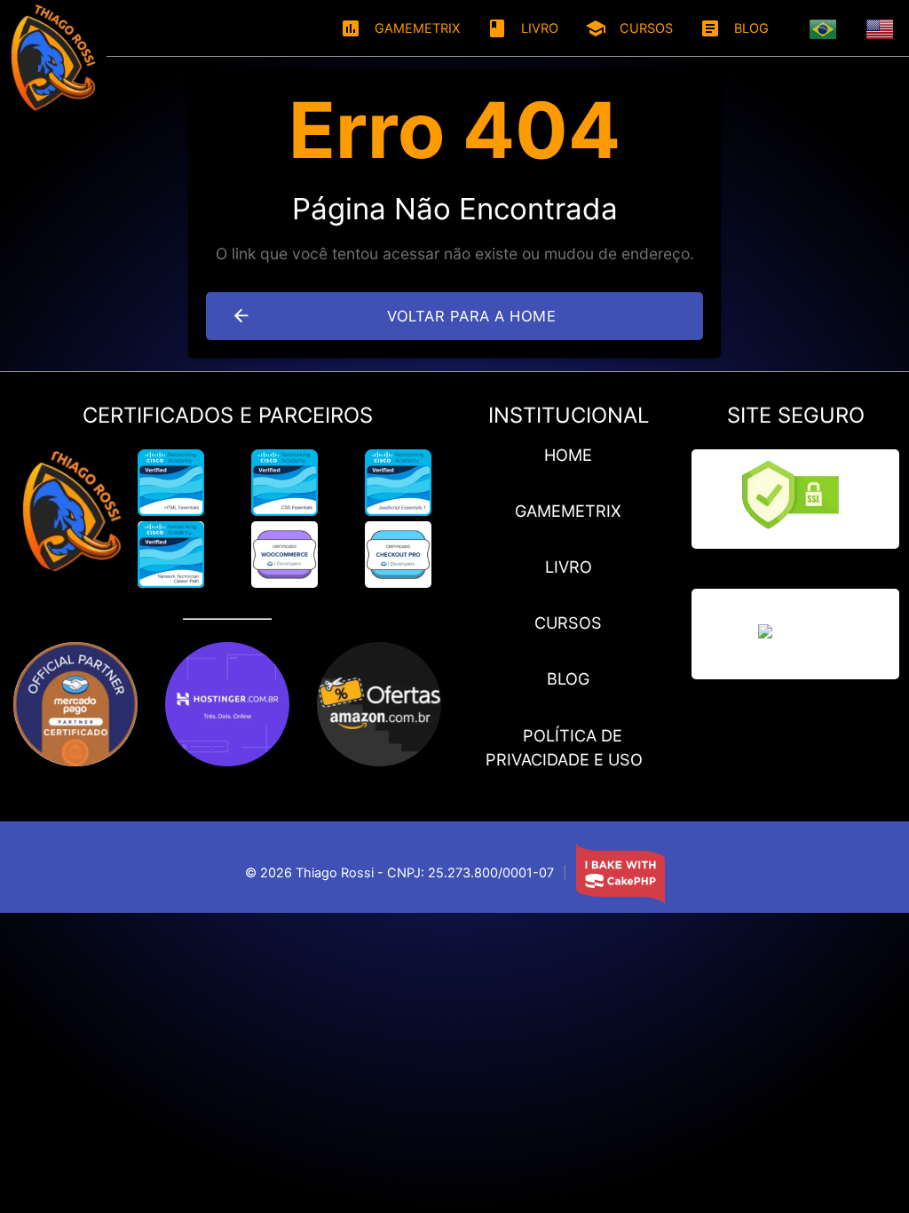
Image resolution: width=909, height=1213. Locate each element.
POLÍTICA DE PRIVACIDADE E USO (564, 747)
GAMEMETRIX (400, 28)
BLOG (734, 28)
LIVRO (522, 28)
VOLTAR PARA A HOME (393, 315)
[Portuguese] (823, 28)
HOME (568, 454)
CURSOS (629, 28)
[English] (880, 28)
